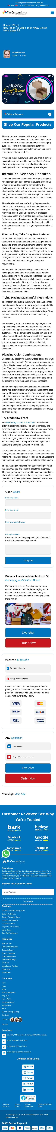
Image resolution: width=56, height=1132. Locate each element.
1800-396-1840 (17, 746)
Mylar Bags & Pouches (10, 966)
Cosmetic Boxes (7, 950)
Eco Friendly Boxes (9, 956)
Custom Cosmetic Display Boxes (13, 911)
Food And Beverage (9, 960)
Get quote (28, 560)
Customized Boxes (8, 923)
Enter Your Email (11, 510)
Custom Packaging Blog (10, 1012)
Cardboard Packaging (10, 947)
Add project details (12, 534)
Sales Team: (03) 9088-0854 (17, 1041)
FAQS (4, 1008)
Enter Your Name (11, 498)
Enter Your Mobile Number (15, 522)
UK (20, 5)
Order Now (28, 643)
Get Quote (5, 1015)
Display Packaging (8, 953)
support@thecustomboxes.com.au (29, 3)
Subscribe (28, 901)
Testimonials (6, 1005)
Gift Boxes (5, 963)
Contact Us (6, 1019)
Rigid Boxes (6, 972)
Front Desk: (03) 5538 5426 (17, 1046)
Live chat (28, 632)
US (12, 5)
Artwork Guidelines (8, 992)
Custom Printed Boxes (10, 920)
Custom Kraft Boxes (9, 914)
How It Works (6, 999)
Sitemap (5, 1024)
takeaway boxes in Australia (20, 422)
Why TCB (5, 996)
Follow (29, 1066)
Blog (14, 25)
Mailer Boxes (6, 930)
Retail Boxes (6, 969)
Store (4, 986)
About (4, 989)
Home (6, 25)
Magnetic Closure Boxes (10, 927)
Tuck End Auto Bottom (9, 933)
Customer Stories (8, 1002)
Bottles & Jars (7, 944)
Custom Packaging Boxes (11, 917)
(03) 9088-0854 (42, 5)
